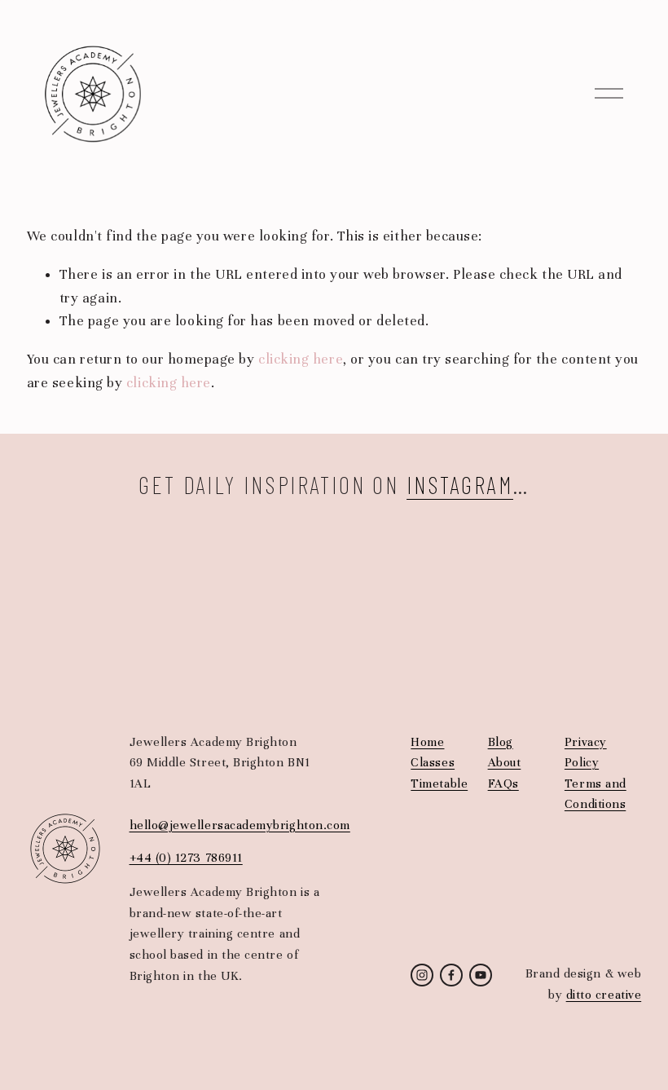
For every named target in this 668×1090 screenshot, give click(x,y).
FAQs (503, 783)
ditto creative (604, 994)
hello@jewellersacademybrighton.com (240, 825)
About (504, 762)
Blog (500, 742)
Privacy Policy (586, 752)
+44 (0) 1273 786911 (186, 857)
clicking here (300, 359)
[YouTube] (480, 975)
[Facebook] (451, 975)
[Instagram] (422, 975)
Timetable (439, 783)
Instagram (460, 485)
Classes (433, 762)
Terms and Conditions (595, 794)
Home (427, 742)
